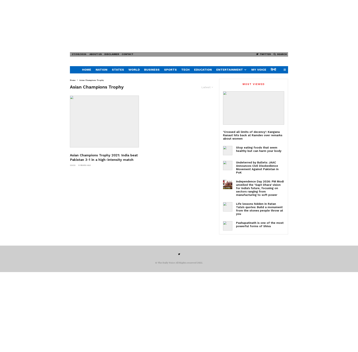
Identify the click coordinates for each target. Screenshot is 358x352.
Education (203, 69)
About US (96, 54)
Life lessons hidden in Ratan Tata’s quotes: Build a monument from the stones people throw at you (259, 209)
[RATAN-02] (227, 206)
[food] (227, 150)
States (118, 69)
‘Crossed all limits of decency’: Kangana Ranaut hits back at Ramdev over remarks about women (252, 135)
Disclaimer (111, 54)
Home (86, 69)
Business (152, 69)
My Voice (258, 69)
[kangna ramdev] (253, 108)
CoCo (73, 165)
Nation (101, 69)
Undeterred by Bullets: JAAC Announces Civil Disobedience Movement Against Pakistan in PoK (257, 167)
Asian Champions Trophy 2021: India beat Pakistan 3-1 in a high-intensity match (104, 157)
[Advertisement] (112, 26)
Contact (127, 54)
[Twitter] (179, 254)
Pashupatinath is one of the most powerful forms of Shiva (260, 224)
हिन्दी (273, 69)
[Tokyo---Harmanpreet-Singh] (104, 121)
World (134, 69)
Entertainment (229, 69)
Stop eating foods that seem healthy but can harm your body (258, 149)
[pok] (227, 165)
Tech (185, 69)
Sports (170, 69)
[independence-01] (227, 184)
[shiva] (227, 226)
